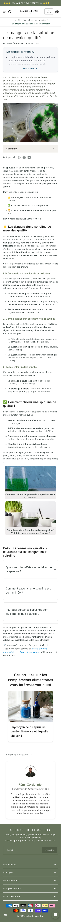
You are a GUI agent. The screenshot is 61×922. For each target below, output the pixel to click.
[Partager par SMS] (30, 157)
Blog (20, 20)
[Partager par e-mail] (25, 157)
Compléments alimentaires (35, 20)
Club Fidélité (49, 11)
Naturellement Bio (34, 916)
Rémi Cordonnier (30, 784)
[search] (9, 11)
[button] (55, 915)
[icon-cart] (56, 11)
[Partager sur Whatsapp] (20, 157)
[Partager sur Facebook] (15, 157)
